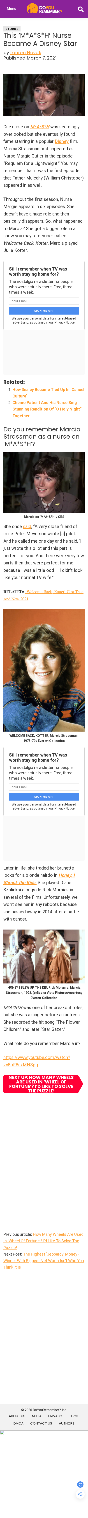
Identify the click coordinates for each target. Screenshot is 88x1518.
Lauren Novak (25, 52)
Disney (62, 141)
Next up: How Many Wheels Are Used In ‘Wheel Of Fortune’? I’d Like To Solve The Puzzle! (41, 1084)
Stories (12, 29)
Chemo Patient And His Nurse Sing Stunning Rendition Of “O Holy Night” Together (46, 409)
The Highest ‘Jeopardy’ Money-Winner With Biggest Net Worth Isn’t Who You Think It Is (43, 1261)
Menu (11, 9)
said (27, 526)
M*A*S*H (39, 126)
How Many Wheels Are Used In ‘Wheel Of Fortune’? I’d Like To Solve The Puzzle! (43, 1241)
